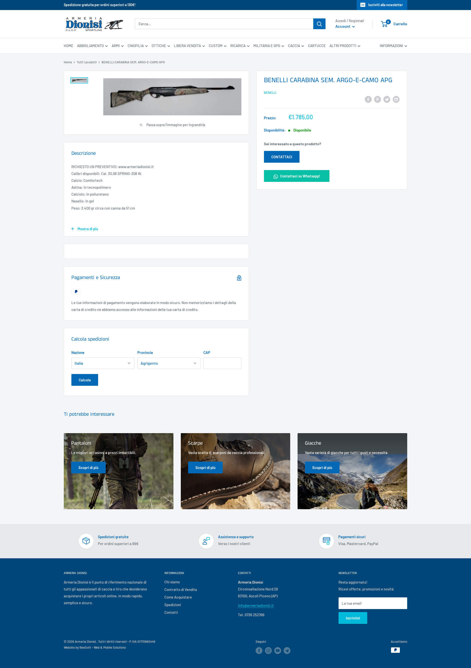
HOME (68, 45)
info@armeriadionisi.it (256, 605)
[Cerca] (319, 23)
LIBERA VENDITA (187, 45)
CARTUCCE (317, 45)
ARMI (116, 45)
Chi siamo (172, 582)
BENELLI (270, 92)
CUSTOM (215, 45)
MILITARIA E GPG (266, 45)
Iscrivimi (353, 618)
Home (68, 62)
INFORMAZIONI (391, 45)
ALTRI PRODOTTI (342, 45)
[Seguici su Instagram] (268, 650)
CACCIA (294, 45)
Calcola (85, 380)
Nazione (77, 352)
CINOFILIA (136, 45)
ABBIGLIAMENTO (90, 45)
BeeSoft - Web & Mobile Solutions (102, 647)
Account (343, 26)
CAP (206, 352)
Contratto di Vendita (180, 589)
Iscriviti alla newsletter (385, 5)
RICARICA (238, 45)
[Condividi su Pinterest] (377, 99)
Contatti (171, 612)
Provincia (145, 352)
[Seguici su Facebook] (259, 650)
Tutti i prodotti (87, 62)
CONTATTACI (281, 157)
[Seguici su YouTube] (277, 650)
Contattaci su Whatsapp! (299, 176)
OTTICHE (159, 45)
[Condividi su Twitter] (386, 99)
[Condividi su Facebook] (368, 99)
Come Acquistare (178, 597)
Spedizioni (172, 604)
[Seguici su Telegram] (287, 651)
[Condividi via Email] (396, 99)
